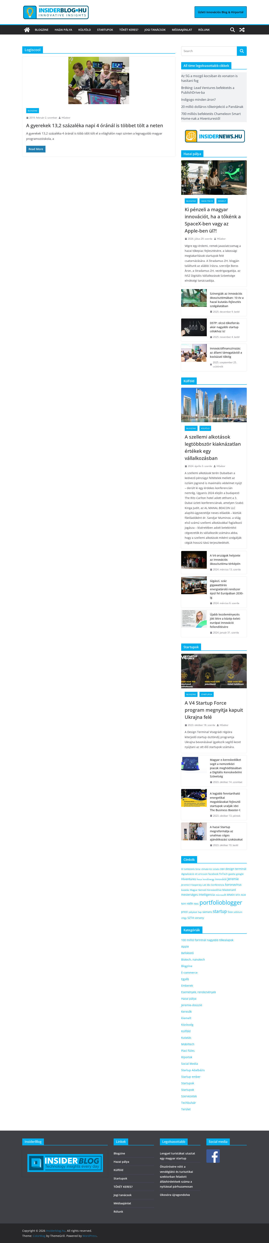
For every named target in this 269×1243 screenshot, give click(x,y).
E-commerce (189, 972)
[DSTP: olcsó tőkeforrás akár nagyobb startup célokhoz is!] (194, 330)
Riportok (186, 1057)
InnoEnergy (208, 879)
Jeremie (233, 879)
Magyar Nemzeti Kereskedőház (206, 889)
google (240, 873)
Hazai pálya (63, 30)
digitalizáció (187, 874)
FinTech (223, 873)
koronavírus (233, 884)
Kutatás (186, 1037)
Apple (185, 946)
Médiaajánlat (182, 30)
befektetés (189, 869)
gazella (231, 873)
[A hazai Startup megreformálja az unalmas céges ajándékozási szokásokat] (194, 836)
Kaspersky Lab (198, 884)
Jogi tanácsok (155, 30)
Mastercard (229, 890)
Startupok (105, 30)
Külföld (84, 30)
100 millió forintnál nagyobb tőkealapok (207, 940)
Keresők (186, 1011)
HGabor (66, 117)
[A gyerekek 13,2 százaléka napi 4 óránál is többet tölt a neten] (98, 80)
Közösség (187, 1024)
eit (196, 873)
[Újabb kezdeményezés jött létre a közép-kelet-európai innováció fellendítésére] (194, 623)
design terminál (235, 869)
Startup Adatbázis (193, 1070)
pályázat (193, 912)
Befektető (187, 953)
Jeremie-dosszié (191, 1005)
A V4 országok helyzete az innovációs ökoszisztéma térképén (225, 560)
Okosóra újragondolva (175, 1195)
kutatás (185, 890)
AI (182, 869)
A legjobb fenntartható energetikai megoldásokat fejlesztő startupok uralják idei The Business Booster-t (225, 802)
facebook (213, 874)
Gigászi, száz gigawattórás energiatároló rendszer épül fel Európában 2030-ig (226, 589)
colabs (216, 869)
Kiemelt (222, 201)
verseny (199, 918)
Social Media (189, 1064)
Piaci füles (188, 1050)
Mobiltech (187, 1044)
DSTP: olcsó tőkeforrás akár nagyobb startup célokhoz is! (224, 327)
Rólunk (204, 30)
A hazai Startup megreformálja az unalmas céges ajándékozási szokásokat (226, 833)
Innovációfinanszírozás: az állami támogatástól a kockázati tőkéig (226, 352)
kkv (209, 884)
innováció (221, 879)
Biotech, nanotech (193, 959)
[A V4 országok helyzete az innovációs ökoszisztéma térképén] (194, 562)
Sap (200, 912)
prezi (184, 912)
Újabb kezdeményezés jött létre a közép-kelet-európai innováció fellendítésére (225, 621)
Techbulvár (188, 1103)
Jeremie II (186, 884)
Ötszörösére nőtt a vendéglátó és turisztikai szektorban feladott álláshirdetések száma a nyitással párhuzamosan (176, 1176)
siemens (207, 912)
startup (220, 911)
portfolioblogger (220, 902)
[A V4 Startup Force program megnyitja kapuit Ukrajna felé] (214, 671)
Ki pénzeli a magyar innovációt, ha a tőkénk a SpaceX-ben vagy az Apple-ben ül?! (213, 220)
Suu (230, 912)
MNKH (231, 895)
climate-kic (206, 869)
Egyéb (185, 979)
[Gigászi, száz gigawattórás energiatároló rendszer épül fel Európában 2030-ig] (194, 592)
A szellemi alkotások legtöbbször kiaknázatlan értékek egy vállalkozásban (213, 447)
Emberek (187, 985)
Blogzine (41, 30)
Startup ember (190, 1077)
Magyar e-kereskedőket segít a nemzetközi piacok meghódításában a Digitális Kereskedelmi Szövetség (226, 768)
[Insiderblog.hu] (27, 30)
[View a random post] (242, 30)
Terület (186, 1109)
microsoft (221, 895)
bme (198, 868)
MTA (238, 894)
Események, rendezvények (198, 992)
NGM (243, 894)
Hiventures (188, 879)
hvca (199, 879)
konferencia (217, 884)
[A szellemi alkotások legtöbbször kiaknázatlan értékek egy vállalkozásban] (214, 405)
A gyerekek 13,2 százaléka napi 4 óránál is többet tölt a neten (94, 125)
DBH (222, 869)
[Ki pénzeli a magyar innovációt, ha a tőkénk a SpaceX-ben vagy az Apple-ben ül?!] (214, 177)
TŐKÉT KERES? (128, 30)
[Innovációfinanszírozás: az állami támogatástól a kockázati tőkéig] (194, 357)
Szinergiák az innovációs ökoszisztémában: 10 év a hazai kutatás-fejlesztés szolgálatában (227, 300)
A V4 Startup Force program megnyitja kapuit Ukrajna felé (214, 709)
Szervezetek (189, 1096)
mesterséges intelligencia (198, 895)
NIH (183, 903)
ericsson (203, 874)
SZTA (190, 918)
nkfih (190, 903)
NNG (196, 903)
